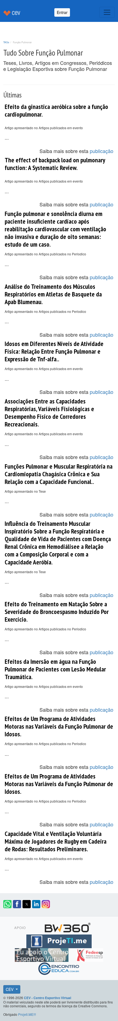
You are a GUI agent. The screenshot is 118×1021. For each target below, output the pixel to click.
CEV (10, 989)
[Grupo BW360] (67, 926)
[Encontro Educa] (59, 967)
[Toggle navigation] (107, 12)
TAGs (6, 42)
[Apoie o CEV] (42, 953)
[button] (7, 904)
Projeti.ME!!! (27, 1014)
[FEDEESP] (89, 953)
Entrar (62, 12)
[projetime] (59, 940)
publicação (101, 150)
